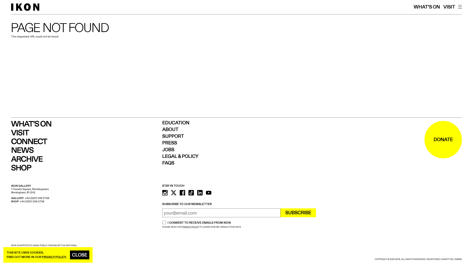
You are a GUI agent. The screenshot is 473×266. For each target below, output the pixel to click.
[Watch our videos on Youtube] (208, 192)
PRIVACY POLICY (190, 227)
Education (175, 123)
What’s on (427, 7)
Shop (21, 168)
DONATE (443, 140)
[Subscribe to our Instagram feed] (165, 192)
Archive (27, 159)
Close (79, 255)
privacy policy (54, 257)
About (170, 129)
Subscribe (298, 213)
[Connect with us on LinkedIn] (200, 192)
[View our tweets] (173, 192)
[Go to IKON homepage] (25, 7)
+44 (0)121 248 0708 (37, 198)
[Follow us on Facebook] (182, 192)
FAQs (168, 163)
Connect (29, 142)
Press (169, 143)
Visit (449, 7)
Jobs (168, 150)
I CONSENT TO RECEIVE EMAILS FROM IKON (199, 223)
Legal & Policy (180, 156)
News (22, 150)
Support (173, 136)
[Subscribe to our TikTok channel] (191, 192)
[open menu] (460, 7)
